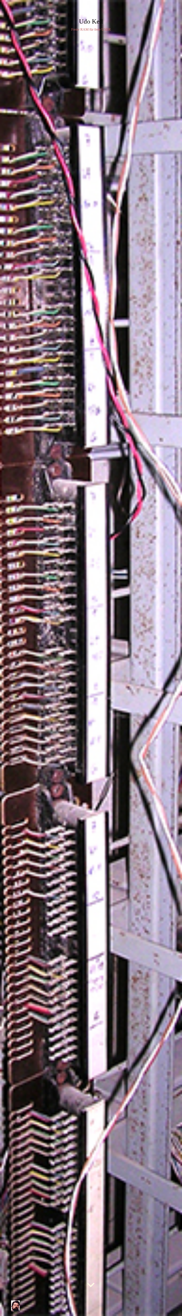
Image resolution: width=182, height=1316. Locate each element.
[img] (91, 658)
